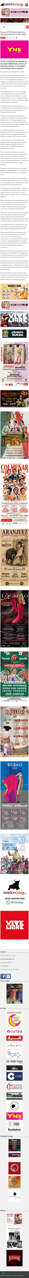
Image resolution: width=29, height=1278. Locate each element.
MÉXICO (3, 38)
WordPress (8, 1275)
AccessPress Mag (19, 1275)
